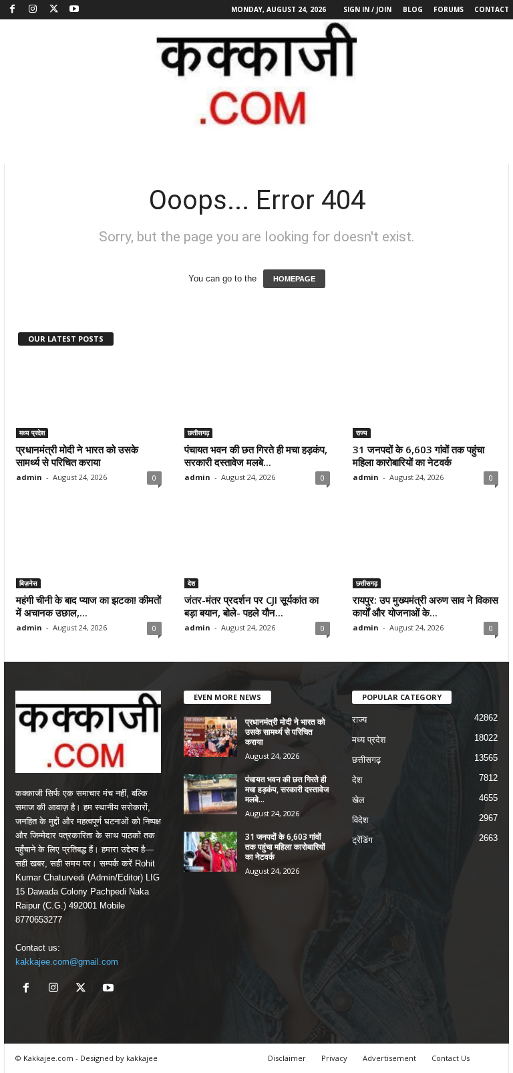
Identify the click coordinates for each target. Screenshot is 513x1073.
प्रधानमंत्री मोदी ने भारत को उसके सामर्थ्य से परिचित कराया (77, 456)
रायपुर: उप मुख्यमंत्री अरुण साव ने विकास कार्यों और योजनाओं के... (425, 606)
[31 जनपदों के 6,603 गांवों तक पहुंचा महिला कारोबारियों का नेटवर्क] (425, 399)
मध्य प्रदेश (32, 432)
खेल (358, 800)
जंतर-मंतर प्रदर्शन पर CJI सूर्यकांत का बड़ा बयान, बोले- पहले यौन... (251, 606)
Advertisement (389, 1058)
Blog (413, 9)
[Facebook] (12, 9)
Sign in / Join (367, 9)
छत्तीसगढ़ (198, 432)
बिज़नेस (28, 583)
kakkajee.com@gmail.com (66, 962)
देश (191, 583)
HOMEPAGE (294, 279)
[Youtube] (74, 9)
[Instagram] (33, 9)
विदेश (360, 820)
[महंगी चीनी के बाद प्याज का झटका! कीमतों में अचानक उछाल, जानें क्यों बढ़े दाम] (89, 549)
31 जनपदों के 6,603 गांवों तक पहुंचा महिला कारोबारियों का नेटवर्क (418, 456)
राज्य (361, 432)
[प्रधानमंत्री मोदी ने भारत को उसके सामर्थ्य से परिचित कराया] (89, 399)
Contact (491, 9)
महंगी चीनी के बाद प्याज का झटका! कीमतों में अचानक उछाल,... (88, 606)
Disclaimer (287, 1058)
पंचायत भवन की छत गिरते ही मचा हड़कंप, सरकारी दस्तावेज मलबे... (255, 456)
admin (29, 477)
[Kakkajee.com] (256, 75)
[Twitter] (53, 9)
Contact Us (451, 1058)
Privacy (334, 1058)
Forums (449, 9)
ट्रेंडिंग (362, 840)
